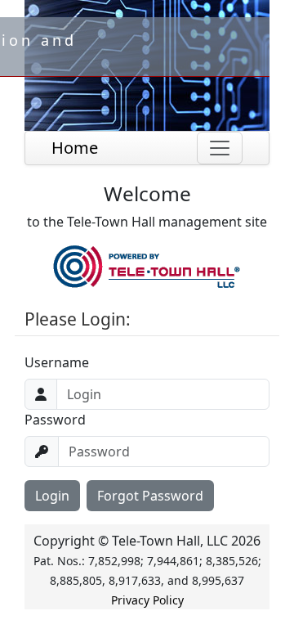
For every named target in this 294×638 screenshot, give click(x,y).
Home (74, 148)
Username (56, 362)
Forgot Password (150, 496)
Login (52, 496)
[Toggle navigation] (220, 148)
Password (55, 420)
